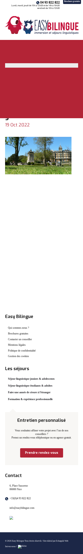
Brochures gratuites (18, 333)
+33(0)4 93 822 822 (20, 498)
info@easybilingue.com (22, 507)
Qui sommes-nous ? (18, 327)
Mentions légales (17, 344)
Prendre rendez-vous (41, 453)
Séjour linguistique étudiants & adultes (30, 385)
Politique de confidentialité (22, 350)
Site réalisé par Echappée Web (55, 541)
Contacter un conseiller (20, 339)
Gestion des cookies (18, 356)
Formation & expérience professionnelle (30, 399)
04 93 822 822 (50, 2)
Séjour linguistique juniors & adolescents (31, 378)
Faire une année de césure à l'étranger (29, 392)
